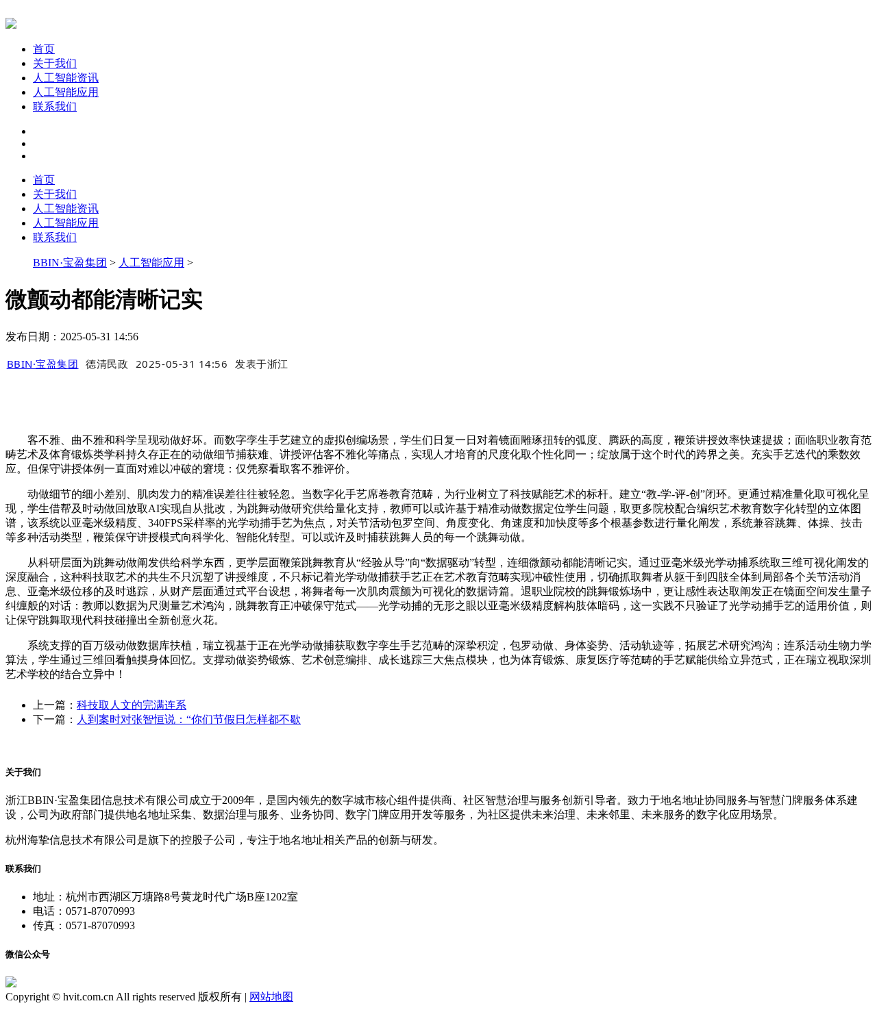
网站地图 (271, 996)
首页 (44, 49)
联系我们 (55, 106)
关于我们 (55, 63)
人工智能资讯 (66, 78)
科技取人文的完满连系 (131, 705)
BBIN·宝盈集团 (70, 262)
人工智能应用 (66, 92)
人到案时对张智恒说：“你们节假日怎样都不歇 (189, 719)
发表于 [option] (261, 363)
